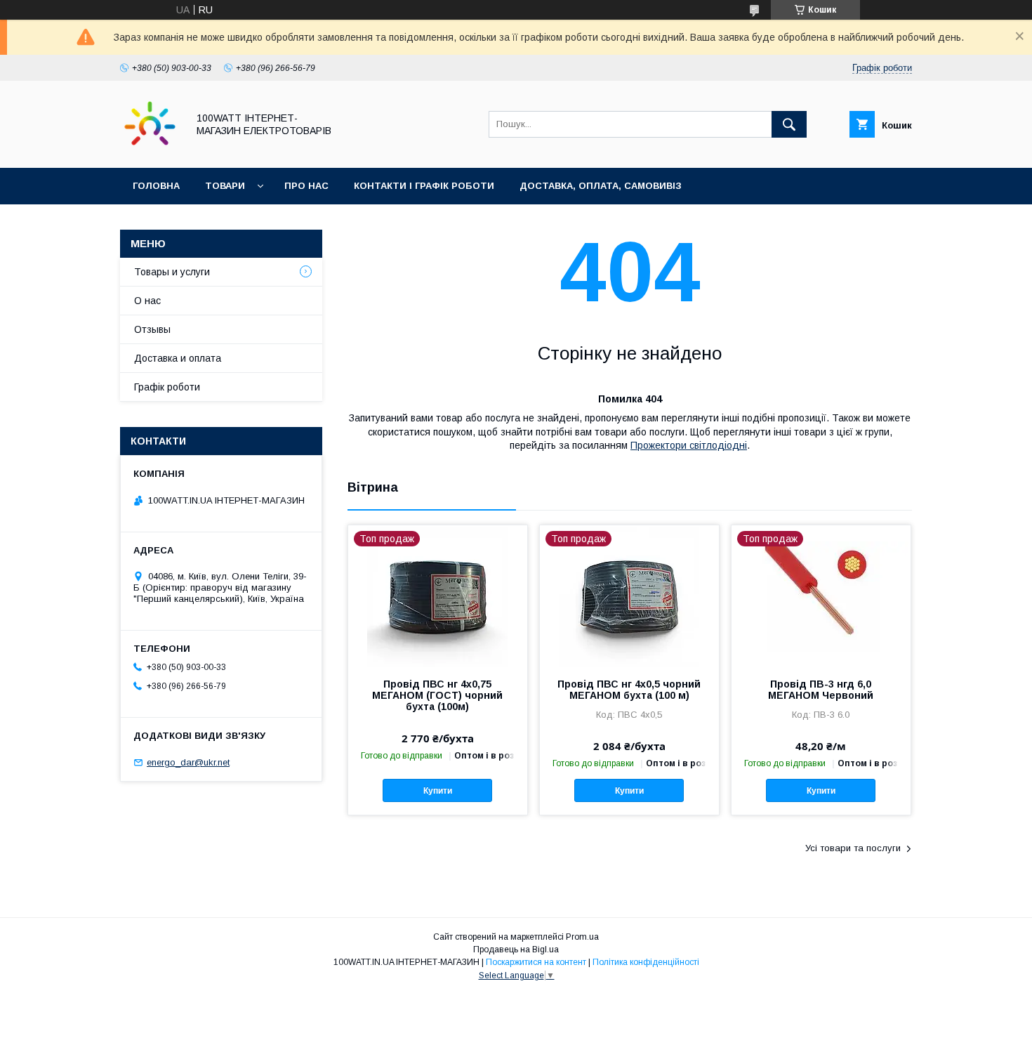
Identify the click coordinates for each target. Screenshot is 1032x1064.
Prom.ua (582, 937)
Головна (156, 185)
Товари (225, 185)
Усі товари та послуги (853, 848)
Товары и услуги (172, 271)
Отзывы (152, 329)
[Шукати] (789, 124)
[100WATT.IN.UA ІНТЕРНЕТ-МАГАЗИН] (150, 149)
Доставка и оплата (177, 358)
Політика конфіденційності (646, 962)
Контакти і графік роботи (424, 185)
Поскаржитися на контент (536, 962)
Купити (437, 791)
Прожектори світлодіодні (688, 445)
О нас (147, 300)
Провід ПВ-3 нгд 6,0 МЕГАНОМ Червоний (820, 689)
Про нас (306, 185)
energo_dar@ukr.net (188, 762)
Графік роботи (167, 387)
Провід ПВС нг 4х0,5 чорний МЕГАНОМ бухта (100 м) (629, 689)
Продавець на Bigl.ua (516, 949)
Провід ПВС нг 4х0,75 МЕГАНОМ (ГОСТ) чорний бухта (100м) (437, 695)
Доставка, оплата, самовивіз (601, 185)
